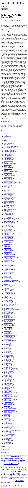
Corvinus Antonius (8, 207)
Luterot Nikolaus (8, 305)
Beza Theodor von (8, 169)
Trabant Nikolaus (8, 412)
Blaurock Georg (7, 174)
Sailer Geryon (7, 377)
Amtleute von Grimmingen (10, 158)
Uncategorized (7, 418)
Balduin (5, 162)
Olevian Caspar (7, 329)
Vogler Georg (7, 423)
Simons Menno (7, 398)
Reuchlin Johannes (8, 372)
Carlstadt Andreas (8, 199)
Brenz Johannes (7, 185)
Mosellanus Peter (8, 321)
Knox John (6, 296)
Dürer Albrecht (7, 217)
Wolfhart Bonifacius (8, 434)
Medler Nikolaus (7, 312)
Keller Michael (7, 290)
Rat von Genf (22, 475)
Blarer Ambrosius (8, 173)
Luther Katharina (8, 307)
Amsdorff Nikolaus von (6, 455)
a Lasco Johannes (8, 143)
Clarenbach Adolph (8, 205)
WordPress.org (7, 137)
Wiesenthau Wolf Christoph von (11, 430)
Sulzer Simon (23, 478)
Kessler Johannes (8, 292)
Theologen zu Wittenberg (10, 411)
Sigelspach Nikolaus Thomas (10, 396)
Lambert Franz (7, 300)
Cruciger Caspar (7, 210)
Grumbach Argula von (9, 250)
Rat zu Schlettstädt (8, 359)
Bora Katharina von (15, 456)
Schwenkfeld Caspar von (9, 392)
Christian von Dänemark (9, 201)
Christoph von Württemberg (10, 203)
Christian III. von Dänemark (6, 461)
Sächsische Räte (7, 376)
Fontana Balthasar (8, 226)
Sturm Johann (18, 478)
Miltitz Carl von (7, 317)
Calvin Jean (3, 123)
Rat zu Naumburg (8, 356)
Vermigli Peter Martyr (9, 422)
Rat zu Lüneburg (8, 355)
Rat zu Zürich (7, 365)
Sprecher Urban (7, 402)
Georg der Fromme (8, 236)
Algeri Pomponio (8, 154)
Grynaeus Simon (7, 252)
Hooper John (7, 268)
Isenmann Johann (8, 273)
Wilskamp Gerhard (8, 432)
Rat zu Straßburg (8, 361)
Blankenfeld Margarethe (9, 171)
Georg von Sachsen (8, 238)
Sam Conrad (6, 380)
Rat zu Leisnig (7, 353)
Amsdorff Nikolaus (8, 157)
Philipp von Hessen (8, 336)
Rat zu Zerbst (7, 364)
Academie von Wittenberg (10, 146)
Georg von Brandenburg (9, 465)
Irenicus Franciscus (8, 272)
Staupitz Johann (7, 403)
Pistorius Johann (7, 339)
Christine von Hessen (9, 202)
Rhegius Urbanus (8, 373)
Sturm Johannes (7, 407)
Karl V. (5, 288)
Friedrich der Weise (8, 230)
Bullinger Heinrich (8, 193)
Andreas (18, 20)
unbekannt (6, 416)
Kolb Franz (6, 297)
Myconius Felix (7, 324)
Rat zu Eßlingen (7, 347)
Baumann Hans (7, 165)
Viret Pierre (19, 481)
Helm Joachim (7, 262)
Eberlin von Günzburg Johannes (11, 218)
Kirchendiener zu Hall (9, 293)
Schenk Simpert (7, 383)
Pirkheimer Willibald (8, 337)
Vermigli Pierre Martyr (10, 481)
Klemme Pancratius (8, 294)
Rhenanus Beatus (8, 375)
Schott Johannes (7, 388)
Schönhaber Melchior (9, 387)
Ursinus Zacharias (8, 420)
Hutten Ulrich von (8, 270)
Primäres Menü (4, 9)
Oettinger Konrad (8, 327)
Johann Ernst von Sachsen (10, 280)
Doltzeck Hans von (8, 213)
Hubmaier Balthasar (8, 269)
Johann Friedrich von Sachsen (11, 281)
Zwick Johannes (7, 442)
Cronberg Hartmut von (9, 209)
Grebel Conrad (7, 248)
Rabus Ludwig (7, 343)
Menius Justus (7, 315)
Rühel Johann (3, 478)
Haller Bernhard (7, 253)
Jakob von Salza (7, 274)
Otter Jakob (6, 331)
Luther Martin (7, 308)
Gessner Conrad (7, 242)
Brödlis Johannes (8, 187)
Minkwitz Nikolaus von (9, 319)
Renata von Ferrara (23, 477)
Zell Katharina (7, 436)
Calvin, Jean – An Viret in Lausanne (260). (11, 126)
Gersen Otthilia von (8, 240)
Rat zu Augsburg (8, 345)
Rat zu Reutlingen (8, 357)
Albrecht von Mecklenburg (10, 151)
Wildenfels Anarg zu (8, 431)
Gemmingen (6, 234)
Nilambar (5, 486)
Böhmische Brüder (8, 177)
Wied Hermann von (8, 427)
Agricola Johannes (8, 147)
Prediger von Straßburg (9, 340)
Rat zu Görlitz (7, 349)
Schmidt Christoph (8, 384)
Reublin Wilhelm (8, 371)
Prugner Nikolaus (8, 341)
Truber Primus (7, 414)
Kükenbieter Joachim (9, 298)
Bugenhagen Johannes (9, 191)
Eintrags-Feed (7, 135)
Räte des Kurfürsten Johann (10, 368)
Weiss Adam (6, 424)
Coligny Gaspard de (14, 461)
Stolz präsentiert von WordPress (8, 485)
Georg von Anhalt (8, 237)
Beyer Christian (7, 167)
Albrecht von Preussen (9, 153)
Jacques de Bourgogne (9, 467)
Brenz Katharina (7, 186)
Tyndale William (7, 415)
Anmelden (6, 133)
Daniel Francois (21, 461)
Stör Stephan (7, 406)
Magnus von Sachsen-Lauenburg (11, 309)
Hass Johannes (7, 258)
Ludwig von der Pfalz (9, 304)
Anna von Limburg (8, 159)
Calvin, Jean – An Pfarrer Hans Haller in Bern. (12, 125)
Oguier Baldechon (8, 328)
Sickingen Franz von (8, 395)
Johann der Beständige (9, 278)
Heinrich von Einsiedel (9, 261)
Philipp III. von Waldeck (9, 335)
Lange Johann (6, 471)
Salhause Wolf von (8, 379)
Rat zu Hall (6, 351)
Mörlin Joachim (7, 320)
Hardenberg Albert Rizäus (10, 257)
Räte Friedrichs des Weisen (10, 369)
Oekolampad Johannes (9, 325)
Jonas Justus (6, 282)
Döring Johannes (8, 214)
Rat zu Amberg (7, 344)
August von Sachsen (14, 455)
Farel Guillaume (10, 123)
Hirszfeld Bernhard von (9, 265)
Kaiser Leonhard (7, 285)
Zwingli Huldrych (8, 443)
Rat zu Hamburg (7, 352)
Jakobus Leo (7, 276)
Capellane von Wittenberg (10, 197)
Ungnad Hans (7, 419)
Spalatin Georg (7, 400)
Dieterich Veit (7, 211)
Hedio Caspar (7, 260)
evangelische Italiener (9, 224)
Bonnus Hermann (8, 178)
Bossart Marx (7, 179)
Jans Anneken (7, 277)
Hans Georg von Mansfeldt (10, 254)
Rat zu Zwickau (7, 367)
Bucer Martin (7, 190)
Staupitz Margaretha (8, 404)
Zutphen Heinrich (8, 440)
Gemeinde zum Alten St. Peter (11, 233)
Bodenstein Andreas (8, 175)
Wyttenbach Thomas (8, 435)
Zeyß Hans (6, 439)
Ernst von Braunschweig (9, 222)
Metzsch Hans (7, 316)
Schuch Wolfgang (8, 390)
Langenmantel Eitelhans (9, 303)
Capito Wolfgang (8, 198)
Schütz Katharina (8, 391)
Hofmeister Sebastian (9, 266)
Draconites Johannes (8, 215)
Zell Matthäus (7, 438)
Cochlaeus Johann (8, 206)
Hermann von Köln (8, 264)
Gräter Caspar (7, 246)
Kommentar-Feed (8, 136)
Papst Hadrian (7, 332)
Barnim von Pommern (9, 163)
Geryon (5, 241)
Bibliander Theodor (8, 170)
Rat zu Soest (6, 360)
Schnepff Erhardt (8, 386)
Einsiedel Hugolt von (9, 219)
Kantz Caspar (7, 286)
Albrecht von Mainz (8, 150)
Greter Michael (7, 249)
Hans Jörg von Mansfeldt (9, 256)
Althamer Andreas (8, 155)
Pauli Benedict (7, 333)
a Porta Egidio (7, 145)
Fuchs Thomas (7, 232)
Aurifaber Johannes (8, 161)
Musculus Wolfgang (8, 323)
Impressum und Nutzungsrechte (11, 11)
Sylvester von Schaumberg (10, 408)
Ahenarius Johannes (8, 149)
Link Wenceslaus (12, 471)
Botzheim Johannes (8, 181)
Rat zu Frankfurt (7, 348)
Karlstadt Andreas (8, 289)
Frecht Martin (7, 229)
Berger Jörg (6, 166)
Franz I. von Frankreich (9, 228)
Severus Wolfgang (8, 394)
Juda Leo (6, 284)
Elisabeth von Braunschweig (10, 221)
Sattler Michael (7, 382)
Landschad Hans (7, 301)
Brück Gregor (7, 189)
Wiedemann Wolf (8, 428)
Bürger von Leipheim (9, 194)
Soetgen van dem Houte (9, 399)
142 (10, 28)
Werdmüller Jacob (8, 426)
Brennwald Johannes (8, 183)
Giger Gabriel (7, 244)
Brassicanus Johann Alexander (11, 182)
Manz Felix (6, 311)
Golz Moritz (6, 245)
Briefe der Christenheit (12, 3)
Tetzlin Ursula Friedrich (9, 410)
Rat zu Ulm (6, 363)
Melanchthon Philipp (8, 313)
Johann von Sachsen (17, 469)
